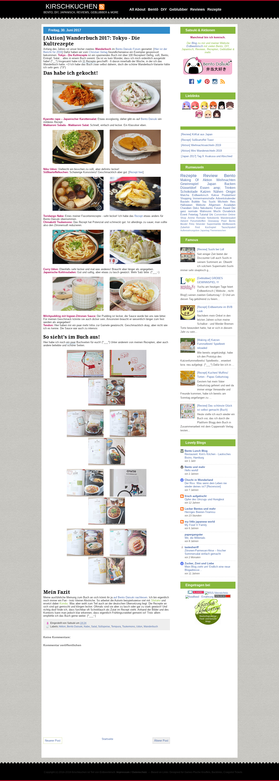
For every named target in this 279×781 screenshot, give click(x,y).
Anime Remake (197, 217)
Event (183, 214)
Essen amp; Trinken (217, 187)
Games (188, 772)
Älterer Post (161, 740)
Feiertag (193, 214)
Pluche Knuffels (201, 772)
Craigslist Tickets (232, 772)
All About (137, 9)
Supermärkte (214, 224)
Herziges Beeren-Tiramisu (200, 512)
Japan (211, 184)
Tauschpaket (228, 227)
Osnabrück (229, 211)
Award (226, 208)
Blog (194, 43)
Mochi (217, 211)
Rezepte (214, 9)
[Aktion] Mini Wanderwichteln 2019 (201, 150)
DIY (164, 9)
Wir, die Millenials (195, 537)
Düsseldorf (188, 187)
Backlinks (217, 772)
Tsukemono (128, 626)
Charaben (186, 208)
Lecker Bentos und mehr (200, 508)
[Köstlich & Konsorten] (208, 623)
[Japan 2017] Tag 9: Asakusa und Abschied (206, 156)
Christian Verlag (98, 52)
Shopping (185, 198)
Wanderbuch (151, 626)
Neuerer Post (52, 740)
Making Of (189, 180)
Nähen (218, 191)
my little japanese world (200, 521)
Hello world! (191, 470)
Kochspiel (210, 227)
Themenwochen (218, 230)
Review (210, 175)
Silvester (200, 224)
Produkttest (228, 195)
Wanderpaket (228, 217)
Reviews (197, 9)
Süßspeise (104, 626)
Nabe (87, 626)
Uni (211, 214)
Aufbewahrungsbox (190, 230)
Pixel (224, 221)
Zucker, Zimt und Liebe (199, 563)
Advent (184, 221)
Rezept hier (136, 172)
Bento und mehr (195, 467)
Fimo (191, 224)
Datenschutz (139, 772)
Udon (139, 626)
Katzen (205, 191)
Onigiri (230, 191)
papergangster (194, 534)
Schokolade (189, 191)
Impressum (123, 772)
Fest (197, 227)
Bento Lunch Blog (196, 450)
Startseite (107, 738)
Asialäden (229, 204)
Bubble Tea (199, 201)
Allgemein (214, 204)
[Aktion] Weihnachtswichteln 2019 (201, 145)
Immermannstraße (203, 198)
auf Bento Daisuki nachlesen (130, 597)
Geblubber (178, 9)
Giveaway (213, 221)
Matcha (184, 195)
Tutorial (203, 214)
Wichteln (223, 201)
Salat (94, 626)
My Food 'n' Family (196, 525)
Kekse (215, 195)
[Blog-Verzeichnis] (196, 592)
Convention (220, 214)
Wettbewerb (228, 224)
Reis (232, 201)
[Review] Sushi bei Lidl (210, 249)
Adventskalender (225, 198)
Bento (229, 175)
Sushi (212, 201)
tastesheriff (192, 547)
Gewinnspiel (189, 184)
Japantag (204, 230)
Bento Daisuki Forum (128, 49)
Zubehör (185, 227)
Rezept (138, 216)
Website (200, 204)
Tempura (116, 626)
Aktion (62, 626)
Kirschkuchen (71, 6)
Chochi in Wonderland (199, 479)
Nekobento (213, 217)
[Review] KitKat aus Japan (196, 134)
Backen (229, 184)
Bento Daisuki (149, 119)
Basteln (184, 201)
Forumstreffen (198, 221)
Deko (196, 208)
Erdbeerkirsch (194, 46)
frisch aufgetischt (195, 496)
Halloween (186, 204)
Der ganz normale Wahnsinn (207, 209)
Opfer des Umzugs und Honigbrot (204, 499)
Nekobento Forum (211, 208)
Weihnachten (225, 180)
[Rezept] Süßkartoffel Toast (197, 139)
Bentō (153, 9)
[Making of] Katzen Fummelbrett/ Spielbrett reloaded (211, 344)
